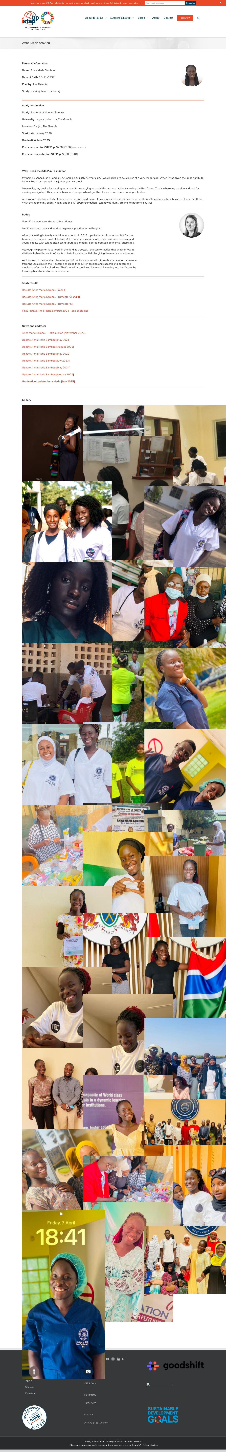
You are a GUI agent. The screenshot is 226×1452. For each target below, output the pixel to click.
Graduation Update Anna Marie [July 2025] (48, 381)
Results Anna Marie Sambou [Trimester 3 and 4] (51, 297)
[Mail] (123, 1358)
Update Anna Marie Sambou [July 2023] (46, 361)
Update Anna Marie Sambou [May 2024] (46, 367)
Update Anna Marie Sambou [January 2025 (47, 374)
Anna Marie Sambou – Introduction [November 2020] (53, 333)
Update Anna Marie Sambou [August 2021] (48, 347)
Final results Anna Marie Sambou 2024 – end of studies (55, 311)
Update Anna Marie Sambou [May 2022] (46, 354)
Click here (90, 1403)
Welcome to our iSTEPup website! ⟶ (86, 3)
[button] (198, 18)
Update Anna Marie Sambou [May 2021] (46, 340)
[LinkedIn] (118, 1358)
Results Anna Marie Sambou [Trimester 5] (47, 304)
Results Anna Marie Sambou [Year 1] (44, 290)
